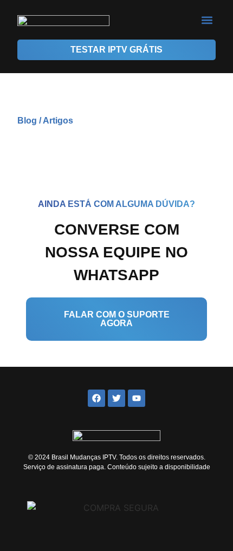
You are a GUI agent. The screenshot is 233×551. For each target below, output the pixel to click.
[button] (207, 20)
